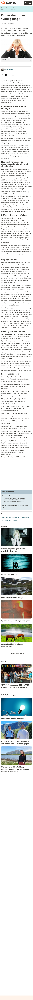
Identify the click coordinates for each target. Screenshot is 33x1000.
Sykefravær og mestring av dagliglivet (15, 621)
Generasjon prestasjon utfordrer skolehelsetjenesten (13, 550)
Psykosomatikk (25, 517)
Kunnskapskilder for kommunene (13, 718)
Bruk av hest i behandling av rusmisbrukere (12, 645)
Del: (3, 75)
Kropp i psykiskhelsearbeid (10, 517)
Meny (26, 3)
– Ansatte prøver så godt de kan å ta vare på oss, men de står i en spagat (15, 742)
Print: (10, 75)
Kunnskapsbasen (12, 8)
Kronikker (15, 520)
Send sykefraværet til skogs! (12, 598)
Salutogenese (6, 520)
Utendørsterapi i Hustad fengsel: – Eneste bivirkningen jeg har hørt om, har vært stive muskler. (15, 769)
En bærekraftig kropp (9, 574)
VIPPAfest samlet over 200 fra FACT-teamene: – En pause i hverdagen (15, 686)
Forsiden (3, 8)
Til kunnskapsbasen (17, 653)
